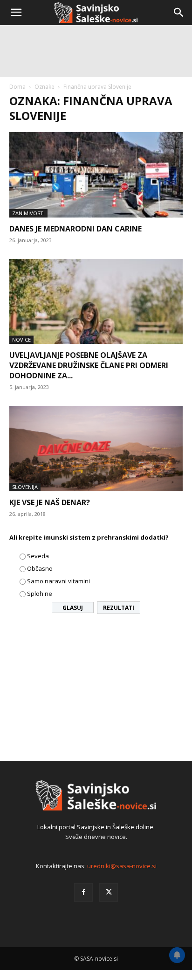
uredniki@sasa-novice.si (122, 866)
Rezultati (118, 608)
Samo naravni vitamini (58, 581)
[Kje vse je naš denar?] (96, 448)
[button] (16, 12)
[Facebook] (83, 892)
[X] (108, 892)
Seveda (38, 556)
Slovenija (25, 486)
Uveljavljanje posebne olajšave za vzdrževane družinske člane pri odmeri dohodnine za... (88, 365)
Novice (21, 339)
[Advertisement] (96, 128)
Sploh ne (39, 593)
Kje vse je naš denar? (49, 502)
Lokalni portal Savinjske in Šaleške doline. (96, 827)
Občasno (40, 568)
